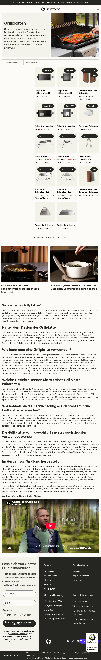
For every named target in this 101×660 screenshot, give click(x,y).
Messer (47, 580)
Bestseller (49, 571)
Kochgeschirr (50, 576)
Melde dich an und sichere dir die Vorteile (19, 623)
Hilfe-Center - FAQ (53, 601)
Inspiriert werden (80, 576)
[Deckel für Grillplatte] (45, 212)
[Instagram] (73, 641)
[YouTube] (78, 641)
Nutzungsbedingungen (77, 658)
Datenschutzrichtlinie (34, 658)
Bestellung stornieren (54, 618)
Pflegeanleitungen (53, 605)
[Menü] (96, 634)
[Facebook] (68, 641)
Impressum (77, 580)
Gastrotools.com (34, 653)
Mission (76, 571)
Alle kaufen (49, 589)
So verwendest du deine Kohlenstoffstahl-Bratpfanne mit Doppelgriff (20, 289)
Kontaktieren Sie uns (54, 614)
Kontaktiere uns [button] (82, 595)
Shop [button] (47, 565)
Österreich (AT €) (11, 655)
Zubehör (48, 584)
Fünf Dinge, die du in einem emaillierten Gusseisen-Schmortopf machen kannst (73, 287)
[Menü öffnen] (6, 9)
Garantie (48, 610)
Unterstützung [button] (53, 595)
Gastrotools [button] (80, 565)
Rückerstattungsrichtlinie (55, 658)
